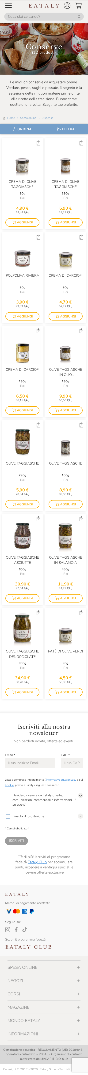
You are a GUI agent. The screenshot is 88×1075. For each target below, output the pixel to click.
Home (11, 118)
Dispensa (47, 118)
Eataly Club (37, 862)
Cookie (9, 785)
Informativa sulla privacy (61, 780)
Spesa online (28, 118)
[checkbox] (8, 800)
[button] (67, 5)
